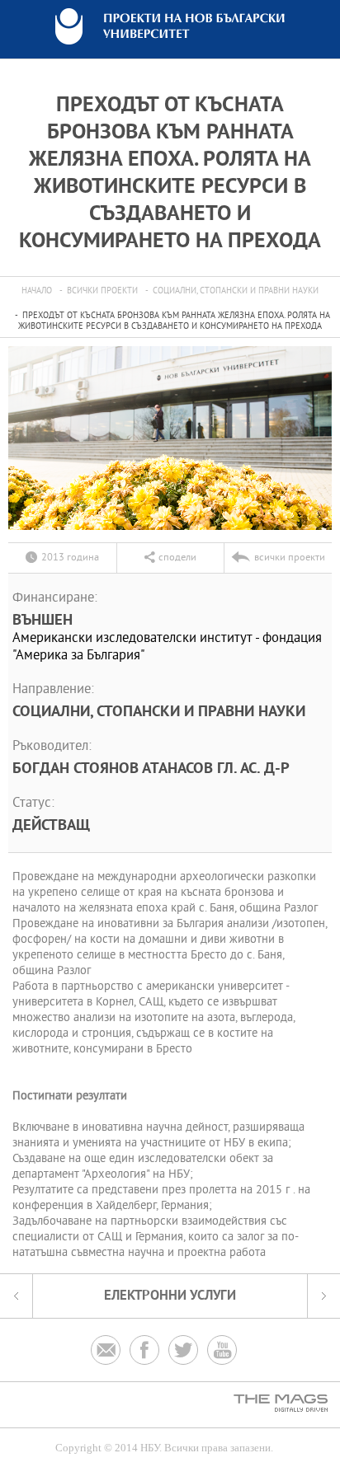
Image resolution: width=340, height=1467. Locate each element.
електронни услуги (170, 1296)
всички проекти (102, 291)
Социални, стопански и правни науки (236, 291)
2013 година (70, 558)
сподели (177, 558)
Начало (36, 291)
